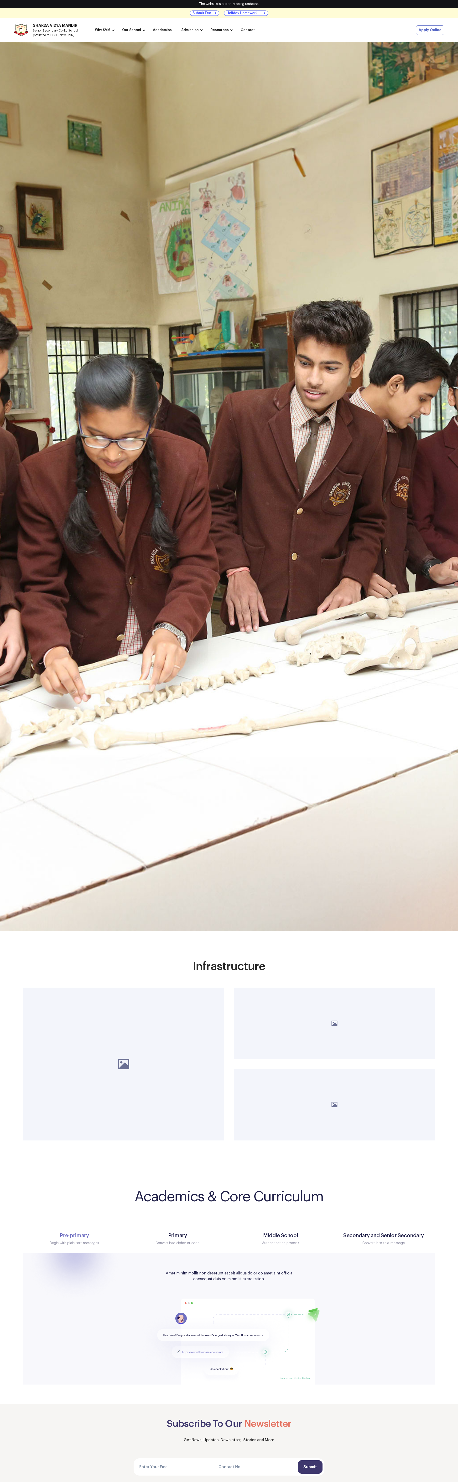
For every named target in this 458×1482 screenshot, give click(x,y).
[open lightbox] (123, 1064)
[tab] (74, 1239)
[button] (103, 30)
